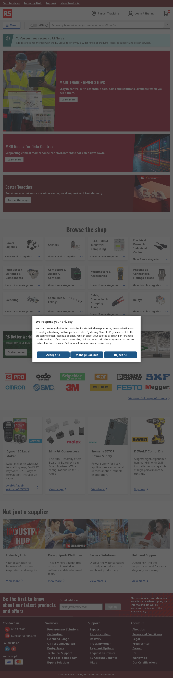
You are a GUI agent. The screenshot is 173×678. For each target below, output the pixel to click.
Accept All (53, 355)
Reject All (120, 355)
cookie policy (104, 343)
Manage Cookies (87, 355)
